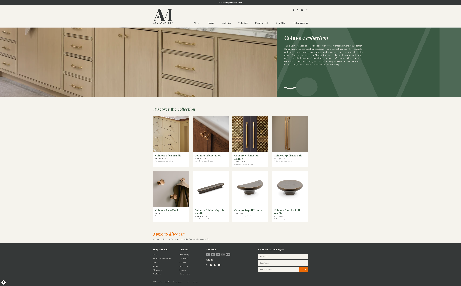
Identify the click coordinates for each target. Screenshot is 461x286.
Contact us (157, 274)
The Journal (183, 258)
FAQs (155, 255)
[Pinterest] (215, 264)
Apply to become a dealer (162, 258)
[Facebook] (211, 264)
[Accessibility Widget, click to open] (3, 282)
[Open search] (293, 10)
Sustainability (184, 255)
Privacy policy (177, 282)
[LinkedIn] (219, 264)
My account (157, 270)
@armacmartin (202, 239)
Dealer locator (184, 266)
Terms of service (192, 282)
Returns (156, 266)
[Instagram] (207, 264)
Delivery (156, 262)
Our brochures (185, 274)
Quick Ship (280, 23)
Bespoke (182, 270)
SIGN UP (304, 269)
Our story (183, 262)
